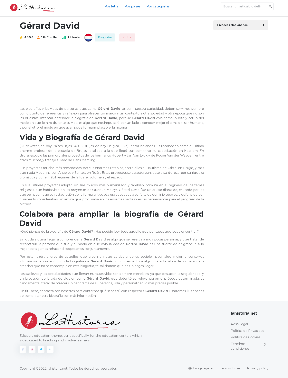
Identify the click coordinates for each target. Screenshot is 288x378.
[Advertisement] (114, 74)
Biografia (105, 37)
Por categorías (158, 6)
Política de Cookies (245, 337)
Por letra (111, 6)
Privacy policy (257, 368)
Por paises (132, 6)
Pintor (127, 37)
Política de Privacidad (247, 331)
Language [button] (201, 368)
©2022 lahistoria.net (51, 368)
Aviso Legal (239, 324)
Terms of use (230, 368)
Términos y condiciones (248, 346)
